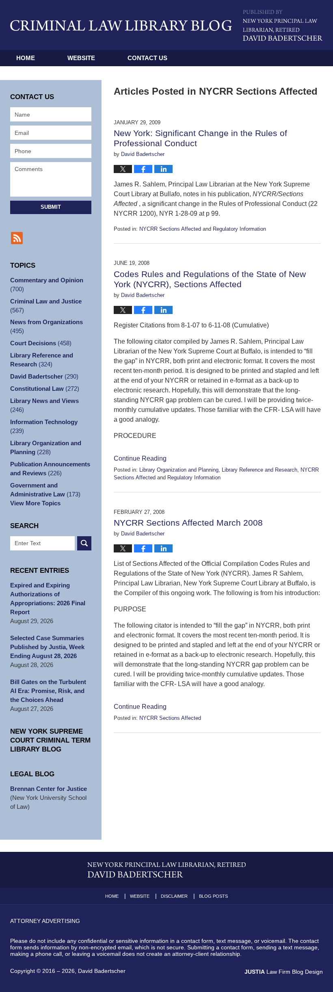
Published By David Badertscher (283, 25)
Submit (51, 207)
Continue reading (140, 458)
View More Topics (35, 503)
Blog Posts (213, 896)
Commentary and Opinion (46, 284)
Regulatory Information (239, 229)
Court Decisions (40, 343)
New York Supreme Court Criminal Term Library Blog (50, 740)
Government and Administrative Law (45, 490)
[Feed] (17, 238)
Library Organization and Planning (178, 470)
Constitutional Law (44, 388)
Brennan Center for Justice (48, 788)
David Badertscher (44, 376)
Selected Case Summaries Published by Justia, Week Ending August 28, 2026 (47, 647)
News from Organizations (46, 326)
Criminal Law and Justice (46, 306)
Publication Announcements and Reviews (50, 469)
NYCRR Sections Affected (170, 229)
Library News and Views (44, 405)
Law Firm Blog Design (283, 971)
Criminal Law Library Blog (121, 25)
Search (84, 543)
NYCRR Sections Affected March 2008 (188, 522)
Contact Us (147, 57)
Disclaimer (174, 896)
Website (81, 57)
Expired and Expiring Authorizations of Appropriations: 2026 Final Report (47, 598)
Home (25, 57)
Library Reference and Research (259, 470)
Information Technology (44, 426)
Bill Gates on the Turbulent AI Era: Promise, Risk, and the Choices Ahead (48, 690)
